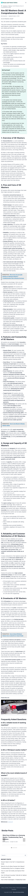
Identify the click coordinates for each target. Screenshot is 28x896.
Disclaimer (14, 889)
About (2, 887)
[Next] (24, 840)
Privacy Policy (12, 887)
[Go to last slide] (4, 840)
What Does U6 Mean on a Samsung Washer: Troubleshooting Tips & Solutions (14, 837)
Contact (6, 887)
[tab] (11, 847)
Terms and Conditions (21, 887)
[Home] (1, 5)
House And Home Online (18, 892)
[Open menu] (26, 3)
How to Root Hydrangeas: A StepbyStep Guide (13, 879)
